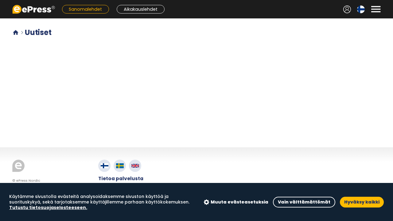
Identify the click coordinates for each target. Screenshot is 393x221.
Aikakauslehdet (141, 9)
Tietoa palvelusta (120, 178)
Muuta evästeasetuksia (239, 202)
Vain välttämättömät (304, 202)
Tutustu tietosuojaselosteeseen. (48, 207)
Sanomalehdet (85, 9)
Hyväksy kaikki (361, 202)
